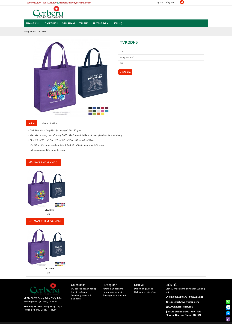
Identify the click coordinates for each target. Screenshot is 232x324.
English (159, 2)
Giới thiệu (51, 23)
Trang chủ (33, 23)
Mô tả (32, 123)
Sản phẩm (68, 23)
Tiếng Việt (169, 2)
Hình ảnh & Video (48, 123)
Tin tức (84, 23)
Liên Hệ (117, 23)
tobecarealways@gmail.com (75, 2)
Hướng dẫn (100, 23)
